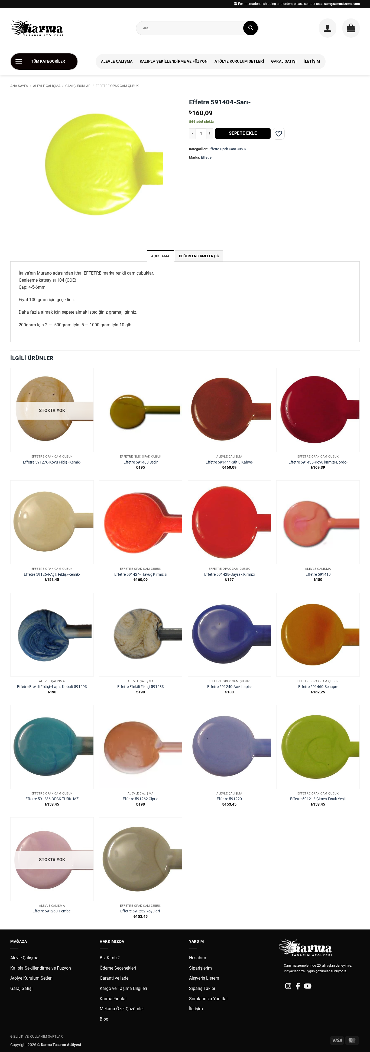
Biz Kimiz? (110, 957)
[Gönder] (250, 28)
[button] (327, 28)
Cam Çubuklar (77, 86)
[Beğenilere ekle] (279, 134)
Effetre (206, 157)
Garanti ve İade (114, 978)
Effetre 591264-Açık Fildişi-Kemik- (52, 574)
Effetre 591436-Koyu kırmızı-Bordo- (318, 462)
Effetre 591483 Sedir (141, 462)
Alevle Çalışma (117, 61)
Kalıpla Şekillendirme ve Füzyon (174, 61)
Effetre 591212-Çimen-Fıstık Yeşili (318, 799)
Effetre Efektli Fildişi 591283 (140, 686)
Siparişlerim (200, 968)
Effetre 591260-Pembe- (52, 911)
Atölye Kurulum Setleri (239, 61)
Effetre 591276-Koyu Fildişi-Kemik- (52, 462)
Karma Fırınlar (113, 998)
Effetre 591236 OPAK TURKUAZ (52, 799)
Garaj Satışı (284, 61)
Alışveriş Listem (204, 978)
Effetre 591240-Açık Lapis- (229, 686)
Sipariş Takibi (202, 988)
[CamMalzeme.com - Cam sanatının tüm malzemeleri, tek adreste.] (38, 28)
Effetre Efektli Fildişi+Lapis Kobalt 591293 (52, 686)
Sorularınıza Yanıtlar (208, 998)
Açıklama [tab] (160, 256)
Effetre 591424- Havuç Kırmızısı (140, 574)
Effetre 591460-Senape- (318, 686)
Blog (104, 1019)
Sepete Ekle (243, 133)
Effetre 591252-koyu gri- (140, 911)
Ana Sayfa (19, 86)
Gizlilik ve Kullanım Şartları (37, 1036)
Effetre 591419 (318, 574)
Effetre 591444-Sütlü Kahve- (229, 462)
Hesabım (197, 957)
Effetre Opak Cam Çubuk (117, 86)
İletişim (312, 61)
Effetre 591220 (229, 799)
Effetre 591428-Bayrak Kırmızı (229, 574)
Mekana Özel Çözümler (122, 1008)
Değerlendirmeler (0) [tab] (199, 256)
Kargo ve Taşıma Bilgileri (123, 988)
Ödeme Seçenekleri (118, 968)
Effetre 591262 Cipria (140, 799)
